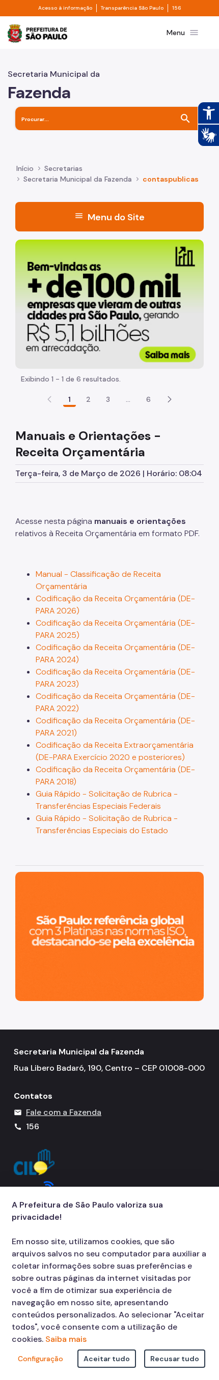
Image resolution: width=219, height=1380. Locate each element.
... (128, 399)
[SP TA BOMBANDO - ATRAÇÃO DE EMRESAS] (109, 303)
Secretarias (63, 168)
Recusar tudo (174, 1358)
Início (25, 168)
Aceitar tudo (107, 1358)
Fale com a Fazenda (63, 1112)
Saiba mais (66, 1339)
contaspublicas (171, 179)
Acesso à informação (65, 8)
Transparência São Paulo (132, 8)
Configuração (40, 1358)
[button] (169, 399)
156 (176, 8)
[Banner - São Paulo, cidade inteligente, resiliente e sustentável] (109, 935)
